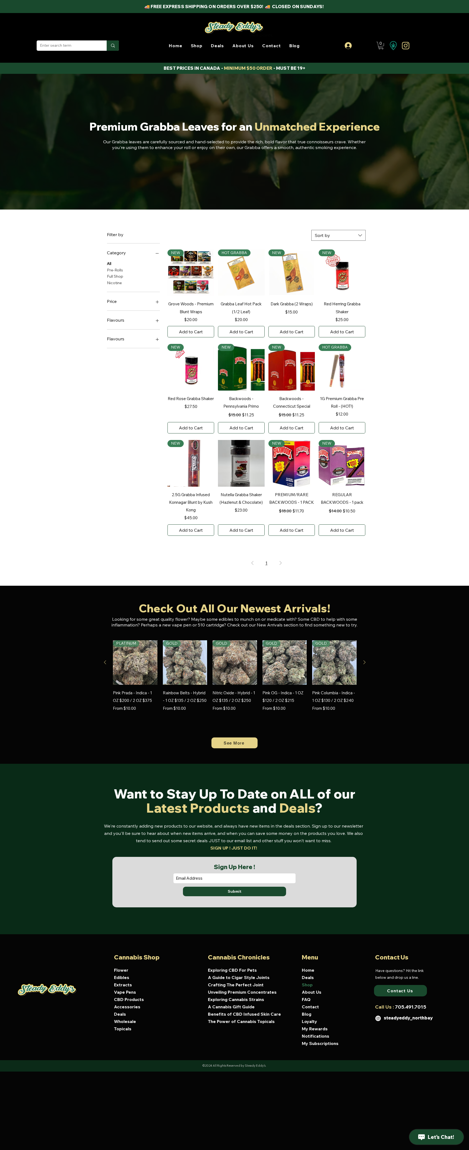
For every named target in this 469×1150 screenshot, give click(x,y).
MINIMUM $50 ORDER (248, 68)
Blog (306, 1014)
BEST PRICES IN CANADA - (194, 68)
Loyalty (309, 1021)
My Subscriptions (320, 1043)
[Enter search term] (113, 45)
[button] (196, 45)
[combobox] (338, 235)
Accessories (127, 1006)
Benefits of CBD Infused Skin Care (240, 1014)
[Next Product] (364, 662)
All (109, 263)
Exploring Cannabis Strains (236, 999)
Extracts (123, 984)
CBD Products (129, 999)
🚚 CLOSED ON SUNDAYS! (295, 6)
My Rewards (315, 1028)
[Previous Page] (252, 562)
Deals (120, 1014)
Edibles (121, 977)
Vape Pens (125, 992)
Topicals (122, 1028)
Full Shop (115, 276)
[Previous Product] (105, 662)
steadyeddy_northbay (408, 1018)
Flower (121, 970)
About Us (311, 992)
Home (308, 970)
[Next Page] (280, 562)
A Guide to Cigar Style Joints (239, 977)
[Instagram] (378, 1018)
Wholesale (125, 1021)
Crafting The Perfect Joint (236, 984)
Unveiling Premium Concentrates (240, 992)
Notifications (315, 1036)
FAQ (306, 999)
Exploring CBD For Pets (232, 970)
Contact (310, 1006)
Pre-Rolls (115, 270)
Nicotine (114, 282)
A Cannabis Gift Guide (231, 1006)
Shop (307, 984)
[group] (235, 683)
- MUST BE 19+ (289, 68)
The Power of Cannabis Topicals (240, 1021)
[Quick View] (241, 463)
